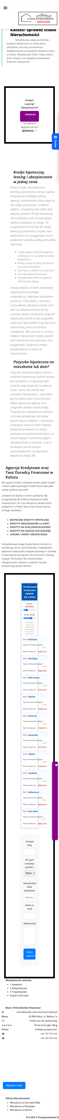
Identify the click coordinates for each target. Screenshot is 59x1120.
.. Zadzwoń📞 (29, 116)
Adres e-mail (29, 907)
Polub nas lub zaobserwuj (43, 1020)
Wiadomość (29, 923)
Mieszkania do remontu (18, 980)
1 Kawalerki (16, 984)
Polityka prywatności (46, 1029)
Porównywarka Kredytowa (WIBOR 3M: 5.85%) (30, 591)
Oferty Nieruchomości (18, 1098)
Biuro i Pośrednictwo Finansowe (23, 1007)
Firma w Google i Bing (45, 1025)
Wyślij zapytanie (31, 954)
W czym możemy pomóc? (29, 863)
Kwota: (29, 605)
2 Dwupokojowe (18, 988)
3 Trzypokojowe (18, 991)
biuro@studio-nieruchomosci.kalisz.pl (37, 1012)
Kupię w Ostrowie (19, 995)
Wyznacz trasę (14, 1085)
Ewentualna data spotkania (29, 887)
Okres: (29, 614)
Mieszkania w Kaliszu (21, 1109)
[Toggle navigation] (29, 7)
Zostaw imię (30, 843)
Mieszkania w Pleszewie (22, 1106)
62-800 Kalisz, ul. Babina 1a (43, 1016)
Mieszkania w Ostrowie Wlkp (25, 1102)
